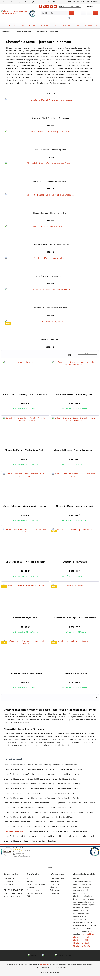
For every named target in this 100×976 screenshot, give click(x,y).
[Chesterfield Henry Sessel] (50, 328)
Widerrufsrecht (33, 890)
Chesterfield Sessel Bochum (15, 788)
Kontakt (30, 878)
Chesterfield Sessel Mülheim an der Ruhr (70, 831)
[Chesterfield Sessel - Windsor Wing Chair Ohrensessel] (50, 170)
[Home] (3, 25)
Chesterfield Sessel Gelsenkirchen (17, 803)
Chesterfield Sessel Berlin (14, 764)
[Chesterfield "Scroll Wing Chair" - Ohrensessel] (50, 107)
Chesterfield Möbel (81, 943)
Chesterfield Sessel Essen (68, 774)
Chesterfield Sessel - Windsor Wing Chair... (50, 181)
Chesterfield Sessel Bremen (39, 779)
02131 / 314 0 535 (13, 890)
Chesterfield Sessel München (65, 764)
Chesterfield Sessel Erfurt (42, 822)
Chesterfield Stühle (81, 940)
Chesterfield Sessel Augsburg (43, 798)
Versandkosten (44, 965)
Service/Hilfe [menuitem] (91, 6)
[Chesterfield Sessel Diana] (74, 654)
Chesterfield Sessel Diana (75, 673)
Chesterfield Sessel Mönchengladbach (49, 803)
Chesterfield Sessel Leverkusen (16, 841)
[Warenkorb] (95, 13)
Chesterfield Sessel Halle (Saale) (45, 812)
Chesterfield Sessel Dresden (64, 779)
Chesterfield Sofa (88, 934)
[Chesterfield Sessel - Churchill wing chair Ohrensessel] (50, 202)
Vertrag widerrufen (34, 893)
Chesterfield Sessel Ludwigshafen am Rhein (22, 836)
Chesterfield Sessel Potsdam (39, 831)
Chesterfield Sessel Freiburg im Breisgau (76, 812)
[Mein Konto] (89, 13)
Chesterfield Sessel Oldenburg (54, 836)
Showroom (54, 884)
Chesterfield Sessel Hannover (16, 783)
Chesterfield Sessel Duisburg (68, 783)
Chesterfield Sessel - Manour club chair (51, 276)
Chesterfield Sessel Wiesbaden (70, 798)
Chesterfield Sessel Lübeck (39, 817)
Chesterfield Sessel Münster (37, 793)
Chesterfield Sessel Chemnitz (37, 807)
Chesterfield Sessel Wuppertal (41, 788)
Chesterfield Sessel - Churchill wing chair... (50, 213)
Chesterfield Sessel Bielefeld (67, 788)
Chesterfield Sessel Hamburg (39, 764)
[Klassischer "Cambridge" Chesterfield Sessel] (74, 598)
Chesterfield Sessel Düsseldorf (16, 774)
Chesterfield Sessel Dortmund (43, 774)
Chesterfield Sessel (13, 759)
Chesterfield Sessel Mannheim (16, 798)
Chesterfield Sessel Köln (13, 769)
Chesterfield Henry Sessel (50, 339)
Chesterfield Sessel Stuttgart (71, 769)
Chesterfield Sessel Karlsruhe (64, 793)
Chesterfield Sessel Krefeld (15, 817)
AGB (28, 896)
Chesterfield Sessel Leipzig (14, 779)
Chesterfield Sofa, (57, 878)
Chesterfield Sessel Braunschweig (81, 803)
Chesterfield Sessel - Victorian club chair (50, 308)
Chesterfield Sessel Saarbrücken (64, 826)
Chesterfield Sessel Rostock (67, 822)
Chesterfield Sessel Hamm (14, 831)
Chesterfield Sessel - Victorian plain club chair (50, 244)
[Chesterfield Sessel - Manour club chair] (50, 265)
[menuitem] (57, 13)
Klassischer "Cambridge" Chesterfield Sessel (75, 617)
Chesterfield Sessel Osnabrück (81, 836)
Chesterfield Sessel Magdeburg (16, 812)
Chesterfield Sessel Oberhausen (17, 822)
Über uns (54, 887)
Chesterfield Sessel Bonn (14, 793)
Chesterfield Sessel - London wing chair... (50, 149)
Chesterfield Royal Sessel (25, 617)
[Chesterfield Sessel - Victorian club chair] (50, 296)
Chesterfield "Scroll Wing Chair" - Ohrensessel (50, 118)
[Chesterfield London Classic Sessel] (25, 654)
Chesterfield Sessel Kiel (13, 807)
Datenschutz (55, 890)
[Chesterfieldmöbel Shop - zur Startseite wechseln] (15, 13)
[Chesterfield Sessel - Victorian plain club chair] (50, 233)
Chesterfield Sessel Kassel (14, 826)
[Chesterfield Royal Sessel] (25, 598)
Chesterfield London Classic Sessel (25, 673)
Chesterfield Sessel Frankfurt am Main (41, 769)
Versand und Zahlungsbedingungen (36, 882)
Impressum (54, 893)
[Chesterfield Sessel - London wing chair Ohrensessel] (50, 138)
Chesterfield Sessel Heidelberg (43, 841)
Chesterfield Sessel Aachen (62, 807)
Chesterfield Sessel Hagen (38, 826)
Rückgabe (31, 887)
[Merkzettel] (83, 13)
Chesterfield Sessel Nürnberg (42, 783)
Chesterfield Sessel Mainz (62, 817)
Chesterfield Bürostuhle (83, 946)
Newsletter (54, 881)
